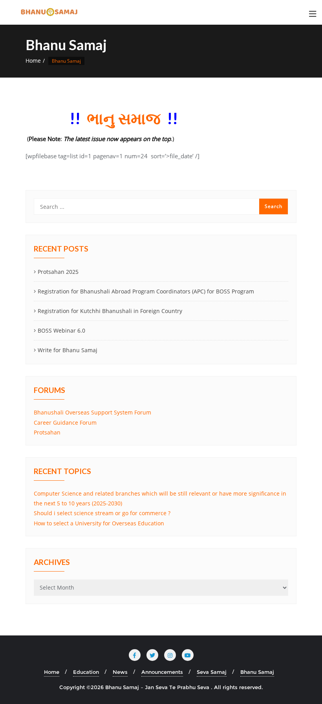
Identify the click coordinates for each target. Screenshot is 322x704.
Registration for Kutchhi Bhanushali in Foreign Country (110, 311)
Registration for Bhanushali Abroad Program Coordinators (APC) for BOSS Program (146, 291)
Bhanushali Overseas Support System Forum (92, 412)
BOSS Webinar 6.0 (61, 330)
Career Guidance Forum (65, 422)
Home (33, 60)
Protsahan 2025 (58, 271)
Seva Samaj (212, 672)
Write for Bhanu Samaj (67, 350)
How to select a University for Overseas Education (99, 523)
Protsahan (47, 432)
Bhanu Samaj (257, 672)
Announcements (162, 672)
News (120, 672)
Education (86, 672)
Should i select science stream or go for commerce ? (102, 513)
